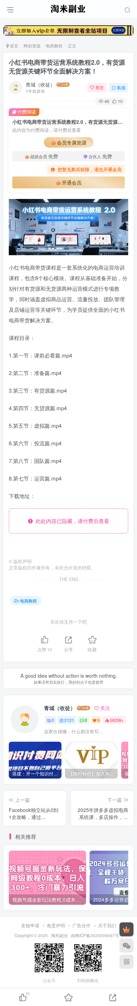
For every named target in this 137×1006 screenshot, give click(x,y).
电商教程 (54, 46)
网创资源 (32, 46)
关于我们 (107, 925)
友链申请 (30, 925)
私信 (121, 87)
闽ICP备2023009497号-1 (99, 935)
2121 (69, 720)
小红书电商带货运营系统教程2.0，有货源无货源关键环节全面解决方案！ (67, 67)
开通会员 (71, 182)
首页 (13, 46)
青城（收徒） (40, 84)
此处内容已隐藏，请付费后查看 (71, 520)
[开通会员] (126, 929)
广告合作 (81, 925)
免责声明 (56, 925)
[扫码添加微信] (126, 946)
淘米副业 (59, 935)
